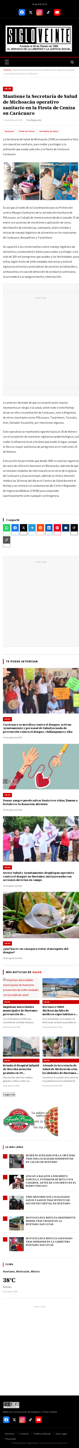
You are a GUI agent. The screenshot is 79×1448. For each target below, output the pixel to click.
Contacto (24, 1434)
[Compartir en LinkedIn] (49, 527)
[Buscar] (72, 62)
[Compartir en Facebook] (15, 527)
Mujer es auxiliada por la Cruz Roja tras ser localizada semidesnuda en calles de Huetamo (50, 1158)
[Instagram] (39, 12)
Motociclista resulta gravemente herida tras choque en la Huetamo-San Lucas (51, 1221)
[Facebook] (22, 12)
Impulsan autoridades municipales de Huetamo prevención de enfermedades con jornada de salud (20, 1014)
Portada (7, 70)
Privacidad (10, 1439)
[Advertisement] (39, 343)
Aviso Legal (61, 1434)
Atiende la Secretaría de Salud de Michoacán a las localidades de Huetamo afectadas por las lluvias (59, 1071)
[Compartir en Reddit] (40, 527)
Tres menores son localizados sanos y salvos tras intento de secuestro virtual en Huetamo (48, 1200)
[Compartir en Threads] (74, 527)
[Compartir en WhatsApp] (6, 527)
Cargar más (9, 1094)
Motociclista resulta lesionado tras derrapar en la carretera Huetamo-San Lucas (49, 1241)
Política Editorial (42, 1434)
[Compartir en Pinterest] (57, 527)
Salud (7, 88)
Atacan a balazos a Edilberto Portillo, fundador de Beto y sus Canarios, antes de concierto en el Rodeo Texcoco (51, 1181)
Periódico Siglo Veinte (28, 1443)
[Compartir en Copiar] (6, 540)
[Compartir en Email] (65, 527)
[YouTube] (57, 12)
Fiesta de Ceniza (27, 131)
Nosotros (9, 1434)
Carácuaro (9, 131)
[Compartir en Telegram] (32, 527)
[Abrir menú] (7, 62)
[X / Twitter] (30, 12)
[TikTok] (48, 12)
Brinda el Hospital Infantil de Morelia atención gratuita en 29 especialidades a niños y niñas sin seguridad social (21, 1074)
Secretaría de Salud (48, 131)
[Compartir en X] (23, 527)
